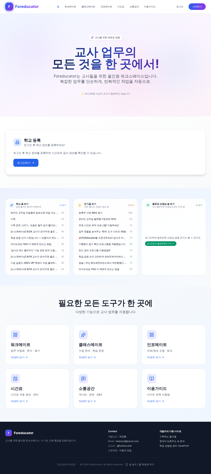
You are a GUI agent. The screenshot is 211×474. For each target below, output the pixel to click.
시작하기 (197, 6)
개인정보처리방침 (66, 464)
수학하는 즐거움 (168, 436)
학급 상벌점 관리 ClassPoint (174, 445)
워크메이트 (70, 6)
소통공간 (134, 6)
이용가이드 (150, 6)
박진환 (122, 436)
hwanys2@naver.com (127, 441)
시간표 (120, 6)
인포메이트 (106, 6)
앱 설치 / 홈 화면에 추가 (141, 464)
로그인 (179, 6)
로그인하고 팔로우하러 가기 (159, 243)
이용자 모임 (125, 450)
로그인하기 (23, 162)
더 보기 (63, 205)
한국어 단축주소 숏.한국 (172, 441)
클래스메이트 (88, 6)
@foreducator (124, 445)
